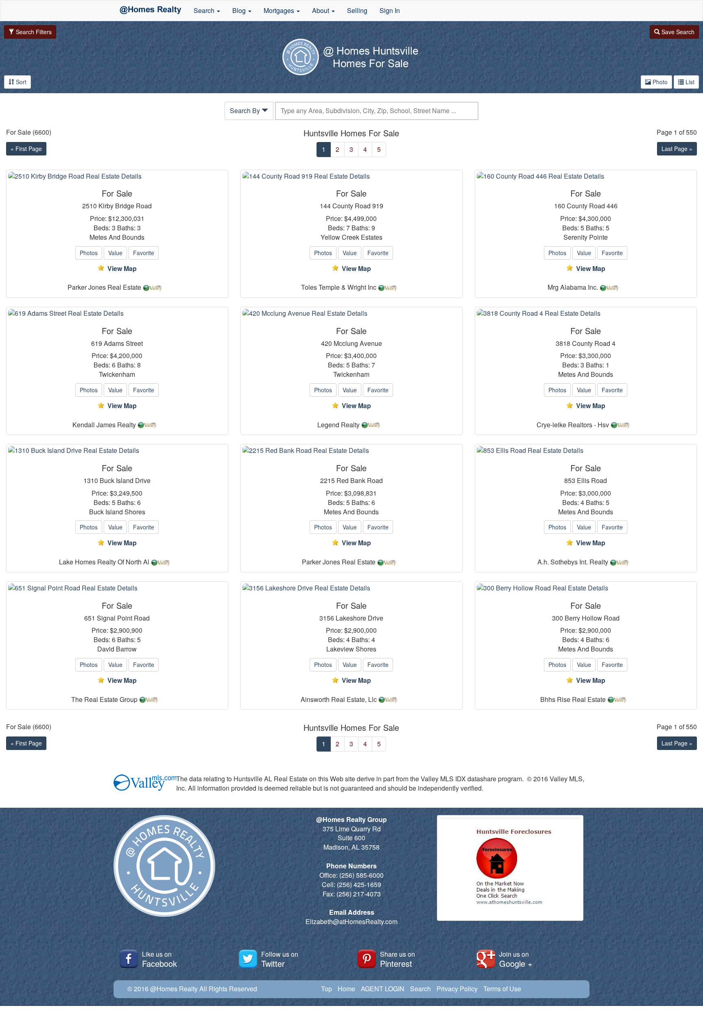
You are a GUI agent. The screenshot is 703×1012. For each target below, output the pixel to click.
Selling (357, 10)
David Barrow (117, 649)
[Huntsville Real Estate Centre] (151, 10)
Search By (246, 110)
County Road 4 (594, 343)
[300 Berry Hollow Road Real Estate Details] (586, 588)
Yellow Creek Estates (351, 237)
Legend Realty (338, 424)
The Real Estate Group (104, 699)
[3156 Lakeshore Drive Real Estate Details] (351, 588)
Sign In (390, 10)
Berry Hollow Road (592, 618)
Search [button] (205, 10)
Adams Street (123, 343)
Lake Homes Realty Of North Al (104, 561)
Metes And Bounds (117, 237)
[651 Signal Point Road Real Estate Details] (117, 588)
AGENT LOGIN (382, 988)
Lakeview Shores (351, 649)
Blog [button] (239, 10)
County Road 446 (592, 206)
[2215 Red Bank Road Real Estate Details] (351, 450)
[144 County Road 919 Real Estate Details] (351, 176)
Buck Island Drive (125, 480)
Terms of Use (502, 988)
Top (326, 988)
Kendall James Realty (104, 424)
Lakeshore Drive (359, 618)
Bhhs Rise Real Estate (573, 699)
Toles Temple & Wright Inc (338, 287)
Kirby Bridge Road (125, 206)
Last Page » (677, 148)
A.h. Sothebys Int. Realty (572, 561)
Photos (89, 253)
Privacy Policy (457, 988)
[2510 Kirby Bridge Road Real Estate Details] (117, 176)
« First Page (26, 148)
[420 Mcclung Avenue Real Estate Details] (351, 313)
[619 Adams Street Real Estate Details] (117, 313)
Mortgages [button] (280, 10)
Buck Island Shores (117, 511)
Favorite (143, 253)
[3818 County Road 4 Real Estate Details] (586, 313)
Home (346, 988)
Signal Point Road (123, 618)
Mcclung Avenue (358, 343)
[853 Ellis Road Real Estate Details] (586, 450)
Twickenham (117, 374)
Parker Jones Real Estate (104, 287)
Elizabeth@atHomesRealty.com (351, 921)
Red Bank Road (359, 480)
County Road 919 (357, 206)
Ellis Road (592, 480)
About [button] (321, 10)
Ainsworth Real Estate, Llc (339, 699)
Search (420, 988)
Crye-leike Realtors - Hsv (573, 424)
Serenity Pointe (585, 237)
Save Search (677, 32)
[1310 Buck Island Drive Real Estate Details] (117, 450)
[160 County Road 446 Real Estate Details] (586, 176)
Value (115, 253)
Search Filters (33, 32)
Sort (20, 82)
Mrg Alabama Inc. (573, 287)
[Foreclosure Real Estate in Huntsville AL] (510, 867)
